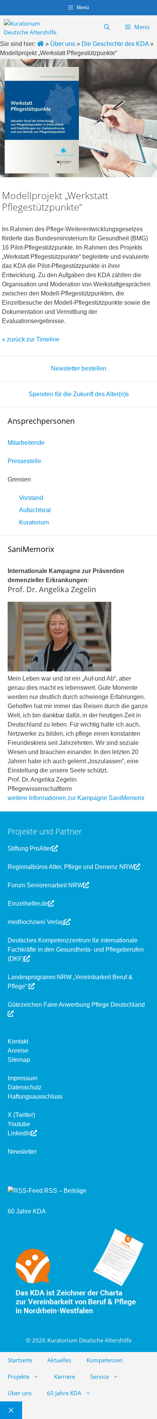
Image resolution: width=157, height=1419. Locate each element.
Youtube (19, 1124)
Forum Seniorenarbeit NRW (45, 885)
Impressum (22, 1078)
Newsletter (22, 1151)
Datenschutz (25, 1087)
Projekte (18, 1376)
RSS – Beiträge (65, 1190)
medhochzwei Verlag (36, 922)
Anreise (18, 1050)
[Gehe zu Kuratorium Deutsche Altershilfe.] (41, 44)
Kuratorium (34, 522)
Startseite (20, 1360)
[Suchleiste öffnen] (106, 26)
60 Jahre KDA (27, 1211)
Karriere (64, 1376)
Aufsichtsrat (35, 510)
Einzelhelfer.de (28, 903)
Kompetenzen (105, 1360)
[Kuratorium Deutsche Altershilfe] (33, 26)
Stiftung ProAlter (30, 848)
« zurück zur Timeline (30, 339)
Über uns (20, 1393)
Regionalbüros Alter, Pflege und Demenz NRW (71, 867)
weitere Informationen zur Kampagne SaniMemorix (76, 798)
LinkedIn (19, 1133)
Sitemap (19, 1059)
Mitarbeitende (26, 442)
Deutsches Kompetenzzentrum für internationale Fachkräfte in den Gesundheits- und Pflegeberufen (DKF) (76, 949)
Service (99, 1376)
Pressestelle (24, 461)
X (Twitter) (21, 1115)
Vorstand (31, 498)
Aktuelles (59, 1360)
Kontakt (18, 1041)
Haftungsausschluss (35, 1096)
